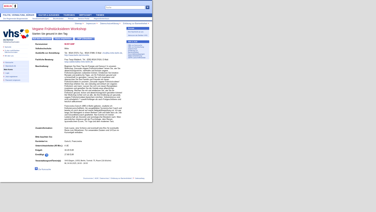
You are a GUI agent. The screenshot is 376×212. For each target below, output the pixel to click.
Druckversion (88, 178)
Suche (147, 7)
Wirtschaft (85, 15)
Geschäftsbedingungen (136, 54)
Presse (71, 19)
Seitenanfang (138, 178)
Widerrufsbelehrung (135, 56)
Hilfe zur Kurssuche (135, 45)
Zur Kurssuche (44, 169)
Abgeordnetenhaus (101, 19)
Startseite (8, 47)
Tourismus (69, 15)
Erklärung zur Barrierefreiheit (135, 23)
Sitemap (78, 23)
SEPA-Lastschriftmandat (136, 57)
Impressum (91, 23)
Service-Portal (83, 19)
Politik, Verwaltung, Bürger (18, 15)
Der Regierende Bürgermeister (15, 19)
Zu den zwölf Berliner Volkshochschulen (12, 51)
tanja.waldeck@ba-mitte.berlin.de (78, 62)
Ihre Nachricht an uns (135, 32)
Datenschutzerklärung (109, 23)
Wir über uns (9, 56)
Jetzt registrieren (11, 76)
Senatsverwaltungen (40, 19)
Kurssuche (9, 62)
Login (7, 73)
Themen (100, 15)
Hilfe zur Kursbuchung (136, 47)
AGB (96, 178)
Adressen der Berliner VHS (137, 35)
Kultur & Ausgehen (48, 15)
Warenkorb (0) (10, 66)
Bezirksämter (58, 19)
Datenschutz (132, 49)
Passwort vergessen (12, 80)
